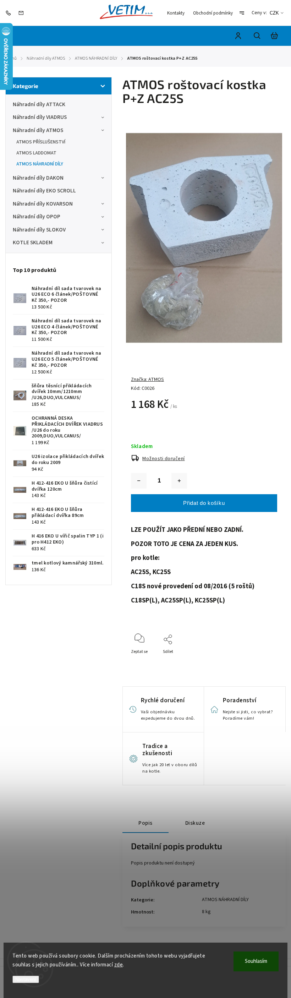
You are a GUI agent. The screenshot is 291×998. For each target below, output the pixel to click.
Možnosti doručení (163, 458)
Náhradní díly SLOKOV (39, 230)
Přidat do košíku (204, 503)
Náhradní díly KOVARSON (43, 204)
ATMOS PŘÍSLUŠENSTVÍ (40, 142)
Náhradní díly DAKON (38, 178)
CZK (274, 13)
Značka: (147, 379)
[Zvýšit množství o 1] (179, 481)
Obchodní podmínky (213, 13)
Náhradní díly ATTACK (39, 104)
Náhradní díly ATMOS (38, 130)
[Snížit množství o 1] (139, 481)
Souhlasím (256, 961)
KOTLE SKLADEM (33, 242)
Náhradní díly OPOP (36, 216)
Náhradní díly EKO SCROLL (44, 191)
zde (118, 965)
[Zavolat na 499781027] (10, 12)
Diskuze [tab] (195, 823)
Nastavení (25, 979)
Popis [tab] (145, 823)
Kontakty (176, 13)
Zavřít (255, 661)
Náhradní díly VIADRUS (40, 117)
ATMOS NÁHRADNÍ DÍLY (39, 164)
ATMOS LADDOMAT (36, 153)
